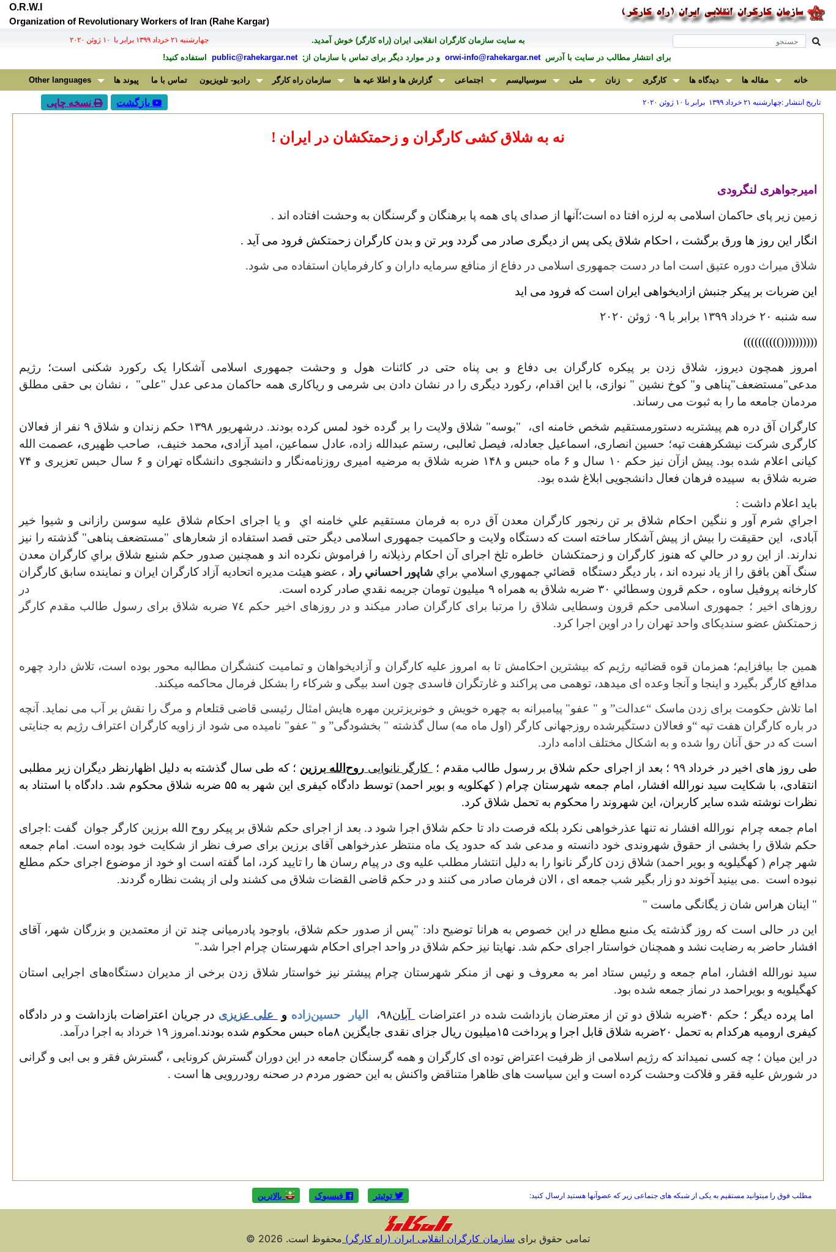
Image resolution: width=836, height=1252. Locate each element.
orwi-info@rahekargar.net (491, 57)
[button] (388, 1195)
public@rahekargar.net (253, 57)
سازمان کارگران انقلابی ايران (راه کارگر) (428, 1238)
